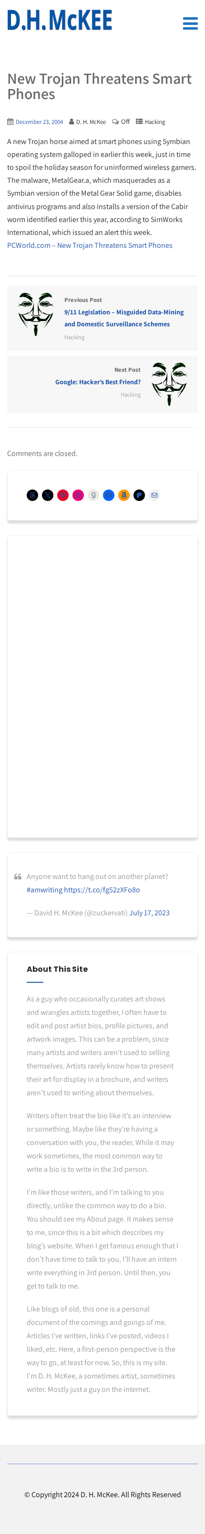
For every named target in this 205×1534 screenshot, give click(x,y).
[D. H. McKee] (59, 20)
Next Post (98, 376)
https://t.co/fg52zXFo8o (102, 890)
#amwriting (44, 890)
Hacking (155, 122)
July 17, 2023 (149, 913)
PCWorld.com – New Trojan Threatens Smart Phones (90, 245)
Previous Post (124, 312)
